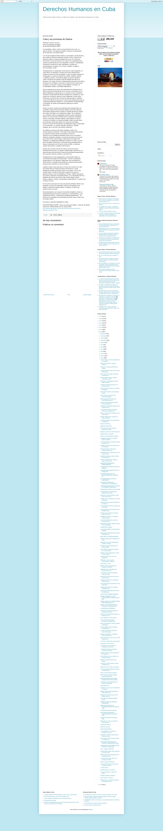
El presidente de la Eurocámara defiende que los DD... (108, 492)
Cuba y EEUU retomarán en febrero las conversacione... (109, 550)
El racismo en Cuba (105, 563)
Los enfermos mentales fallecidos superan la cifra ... (109, 573)
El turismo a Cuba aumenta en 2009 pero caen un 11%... (109, 496)
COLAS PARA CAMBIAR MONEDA (109, 594)
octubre (103, 338)
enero (102, 358)
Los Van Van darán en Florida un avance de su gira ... (108, 631)
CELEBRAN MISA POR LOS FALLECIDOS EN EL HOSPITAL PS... (109, 475)
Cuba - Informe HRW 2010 (107, 749)
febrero (103, 355)
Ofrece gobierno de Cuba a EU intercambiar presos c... (108, 399)
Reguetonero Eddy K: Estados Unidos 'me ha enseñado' (110, 524)
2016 (100, 318)
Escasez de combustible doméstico (109, 436)
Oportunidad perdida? (106, 729)
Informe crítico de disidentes (107, 762)
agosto (102, 342)
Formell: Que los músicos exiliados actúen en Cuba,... (109, 513)
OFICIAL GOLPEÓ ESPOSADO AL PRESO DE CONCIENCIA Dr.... (109, 605)
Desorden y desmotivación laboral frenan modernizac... (109, 403)
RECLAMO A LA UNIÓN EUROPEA (109, 536)
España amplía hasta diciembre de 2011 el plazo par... (109, 692)
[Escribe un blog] (56, 215)
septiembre (104, 340)
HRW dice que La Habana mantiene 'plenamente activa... (109, 780)
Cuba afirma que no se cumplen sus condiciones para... (109, 657)
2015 (100, 320)
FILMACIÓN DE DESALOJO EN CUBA (110, 489)
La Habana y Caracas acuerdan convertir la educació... (108, 650)
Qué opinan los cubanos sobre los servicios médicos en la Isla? (100, 794)
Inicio (68, 294)
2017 (100, 316)
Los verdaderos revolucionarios (108, 617)
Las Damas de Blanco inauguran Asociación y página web (108, 410)
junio (102, 347)
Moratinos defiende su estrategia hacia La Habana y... (108, 635)
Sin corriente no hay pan (106, 777)
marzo (102, 353)
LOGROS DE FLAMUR (106, 527)
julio (102, 344)
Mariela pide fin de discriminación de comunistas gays (109, 755)
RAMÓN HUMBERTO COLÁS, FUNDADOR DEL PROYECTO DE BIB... (109, 598)
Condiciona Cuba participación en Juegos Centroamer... (109, 682)
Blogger (91, 809)
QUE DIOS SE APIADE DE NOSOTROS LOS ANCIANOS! (108, 483)
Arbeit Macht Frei (104, 685)
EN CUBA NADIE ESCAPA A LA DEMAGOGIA (108, 479)
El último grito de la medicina (107, 770)
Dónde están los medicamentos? (92, 805)
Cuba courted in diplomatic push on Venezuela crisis (57, 798)
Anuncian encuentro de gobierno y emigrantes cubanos (109, 611)
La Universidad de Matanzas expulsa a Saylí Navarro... (109, 669)
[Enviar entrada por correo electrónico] (51, 214)
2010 (100, 331)
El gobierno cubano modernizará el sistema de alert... (109, 735)
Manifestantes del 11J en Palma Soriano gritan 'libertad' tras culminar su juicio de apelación (109, 230)
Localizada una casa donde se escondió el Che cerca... (108, 646)
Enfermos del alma (105, 727)
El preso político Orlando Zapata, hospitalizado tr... (108, 627)
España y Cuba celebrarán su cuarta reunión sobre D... (109, 553)
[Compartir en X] (57, 215)
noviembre (103, 336)
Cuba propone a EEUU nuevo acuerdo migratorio (108, 396)
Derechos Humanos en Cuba (79, 9)
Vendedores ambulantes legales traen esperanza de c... (110, 406)
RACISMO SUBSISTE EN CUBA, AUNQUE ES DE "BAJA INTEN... (109, 679)
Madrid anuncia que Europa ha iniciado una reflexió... (108, 566)
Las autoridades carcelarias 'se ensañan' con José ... (108, 732)
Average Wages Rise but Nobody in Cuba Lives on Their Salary (60, 794)
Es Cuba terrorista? (105, 423)
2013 (100, 325)
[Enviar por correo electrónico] (54, 215)
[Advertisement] (77, 28)
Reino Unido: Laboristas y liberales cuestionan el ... (109, 374)
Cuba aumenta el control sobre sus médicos (95, 803)
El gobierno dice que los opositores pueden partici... (109, 580)
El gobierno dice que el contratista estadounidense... (109, 517)
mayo (102, 349)
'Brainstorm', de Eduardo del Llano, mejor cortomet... (109, 382)
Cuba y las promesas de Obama (108, 672)
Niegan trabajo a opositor (106, 434)
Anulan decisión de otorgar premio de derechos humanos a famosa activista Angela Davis (108, 260)
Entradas (102, 155)
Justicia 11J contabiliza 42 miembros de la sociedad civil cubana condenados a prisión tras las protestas (109, 239)
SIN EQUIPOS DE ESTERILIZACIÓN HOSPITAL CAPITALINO (109, 746)
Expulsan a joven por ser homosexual (110, 431)
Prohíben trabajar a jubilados (107, 775)
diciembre (103, 333)
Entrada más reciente (48, 294)
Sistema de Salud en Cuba (107, 184)
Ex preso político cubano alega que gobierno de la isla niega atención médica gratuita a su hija (100, 797)
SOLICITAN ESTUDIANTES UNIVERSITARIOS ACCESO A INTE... (108, 714)
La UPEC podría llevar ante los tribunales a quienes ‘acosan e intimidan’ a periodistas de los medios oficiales (109, 215)
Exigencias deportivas (106, 426)
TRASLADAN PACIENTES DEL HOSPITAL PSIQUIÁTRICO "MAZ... (109, 742)
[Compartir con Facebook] (59, 215)
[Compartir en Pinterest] (61, 215)
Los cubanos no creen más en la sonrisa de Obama (108, 759)
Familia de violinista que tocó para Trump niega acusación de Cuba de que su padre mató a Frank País (61, 803)
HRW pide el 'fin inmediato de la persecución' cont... (108, 570)
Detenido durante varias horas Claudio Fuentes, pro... (108, 449)
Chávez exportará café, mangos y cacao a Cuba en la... (109, 460)
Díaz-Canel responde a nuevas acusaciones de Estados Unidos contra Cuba (109, 271)
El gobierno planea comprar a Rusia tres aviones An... (109, 456)
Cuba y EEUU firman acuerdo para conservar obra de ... (109, 764)
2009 (100, 784)
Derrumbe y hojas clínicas (107, 643)
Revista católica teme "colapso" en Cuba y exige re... (109, 417)
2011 (100, 329)
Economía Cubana (104, 174)
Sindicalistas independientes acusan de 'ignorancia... (109, 591)
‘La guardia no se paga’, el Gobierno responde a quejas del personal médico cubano (109, 208)
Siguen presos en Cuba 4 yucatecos (109, 667)
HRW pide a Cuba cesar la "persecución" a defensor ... (108, 560)
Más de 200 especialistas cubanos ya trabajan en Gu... (110, 614)
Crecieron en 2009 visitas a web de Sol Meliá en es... (109, 664)
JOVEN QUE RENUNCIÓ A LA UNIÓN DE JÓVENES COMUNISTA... (110, 486)
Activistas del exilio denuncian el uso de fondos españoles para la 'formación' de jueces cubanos (109, 244)
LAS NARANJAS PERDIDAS (107, 608)
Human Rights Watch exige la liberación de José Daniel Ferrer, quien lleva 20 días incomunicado (109, 225)
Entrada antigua (87, 294)
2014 (100, 323)
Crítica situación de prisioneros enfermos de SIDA (108, 429)
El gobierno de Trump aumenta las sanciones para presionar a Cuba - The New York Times (109, 308)
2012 (100, 327)
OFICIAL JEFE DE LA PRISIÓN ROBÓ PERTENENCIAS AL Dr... (110, 602)
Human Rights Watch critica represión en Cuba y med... (110, 752)
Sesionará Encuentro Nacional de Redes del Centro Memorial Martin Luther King (109, 252)
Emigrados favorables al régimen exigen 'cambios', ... (108, 439)
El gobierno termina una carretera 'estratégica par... (109, 587)
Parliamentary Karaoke (50, 800)
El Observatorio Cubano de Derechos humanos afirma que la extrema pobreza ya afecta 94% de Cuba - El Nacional (109, 292)
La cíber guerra (104, 767)
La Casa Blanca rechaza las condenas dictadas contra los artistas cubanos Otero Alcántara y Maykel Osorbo (109, 235)
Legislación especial (105, 724)
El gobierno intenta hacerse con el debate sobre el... (109, 695)
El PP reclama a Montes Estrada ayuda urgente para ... (108, 675)
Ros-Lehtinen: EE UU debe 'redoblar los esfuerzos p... (109, 739)
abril (102, 351)
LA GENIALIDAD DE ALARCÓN (108, 710)
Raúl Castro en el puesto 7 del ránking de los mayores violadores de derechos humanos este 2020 (109, 200)
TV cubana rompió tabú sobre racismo (110, 641)
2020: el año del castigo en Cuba (107, 211)
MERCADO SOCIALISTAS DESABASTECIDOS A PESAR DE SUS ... (109, 707)
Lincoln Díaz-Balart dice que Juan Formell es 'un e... (109, 520)
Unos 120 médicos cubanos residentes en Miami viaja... (108, 620)
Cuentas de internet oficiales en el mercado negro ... (109, 385)
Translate (110, 48)
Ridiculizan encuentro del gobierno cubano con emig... (109, 543)
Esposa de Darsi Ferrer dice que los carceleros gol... (109, 577)
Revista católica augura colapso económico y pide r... (108, 378)
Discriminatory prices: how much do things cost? (56, 796)
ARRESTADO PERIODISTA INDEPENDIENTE (107, 464)
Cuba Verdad (103, 163)
